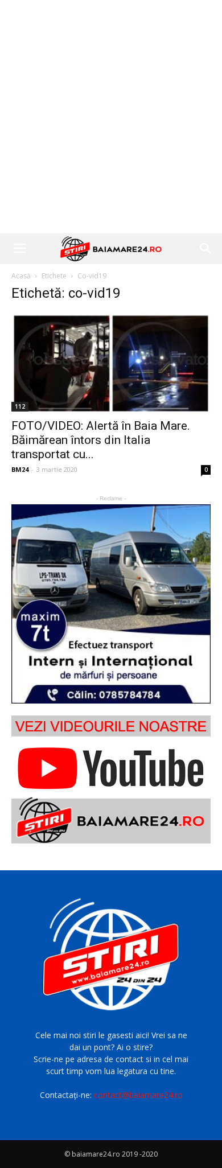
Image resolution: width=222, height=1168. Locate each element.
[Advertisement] (111, 117)
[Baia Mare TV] (111, 779)
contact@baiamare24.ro (138, 1094)
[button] (206, 248)
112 (20, 406)
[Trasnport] (111, 604)
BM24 (19, 469)
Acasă (21, 276)
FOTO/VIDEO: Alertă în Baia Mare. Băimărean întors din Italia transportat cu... (100, 440)
